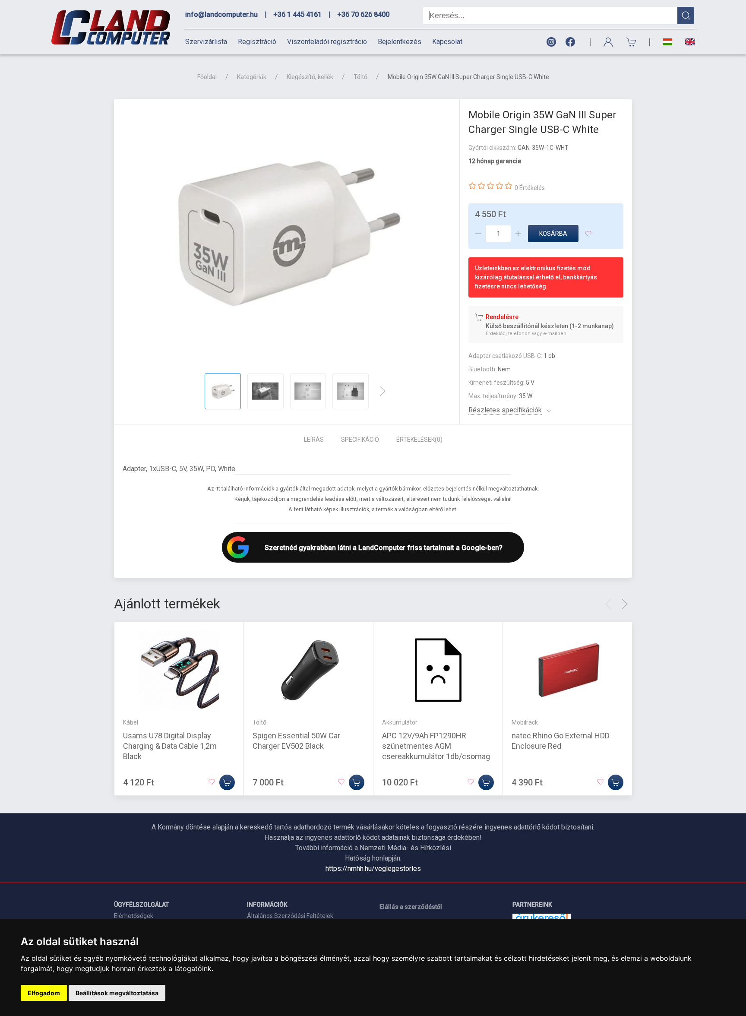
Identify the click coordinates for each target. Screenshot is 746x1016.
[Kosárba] (227, 782)
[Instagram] (550, 42)
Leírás (314, 439)
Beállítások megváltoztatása (117, 993)
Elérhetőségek (133, 915)
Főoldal (207, 76)
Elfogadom (44, 993)
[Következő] (382, 391)
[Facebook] (572, 42)
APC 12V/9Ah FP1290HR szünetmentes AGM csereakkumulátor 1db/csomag (436, 746)
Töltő (360, 76)
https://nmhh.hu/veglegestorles (373, 868)
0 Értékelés (530, 187)
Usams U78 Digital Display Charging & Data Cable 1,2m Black (170, 746)
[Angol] (687, 41)
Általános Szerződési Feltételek (290, 915)
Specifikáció (360, 439)
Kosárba (553, 233)
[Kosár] (631, 42)
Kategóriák (251, 76)
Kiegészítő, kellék (310, 76)
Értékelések (419, 439)
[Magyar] (667, 42)
